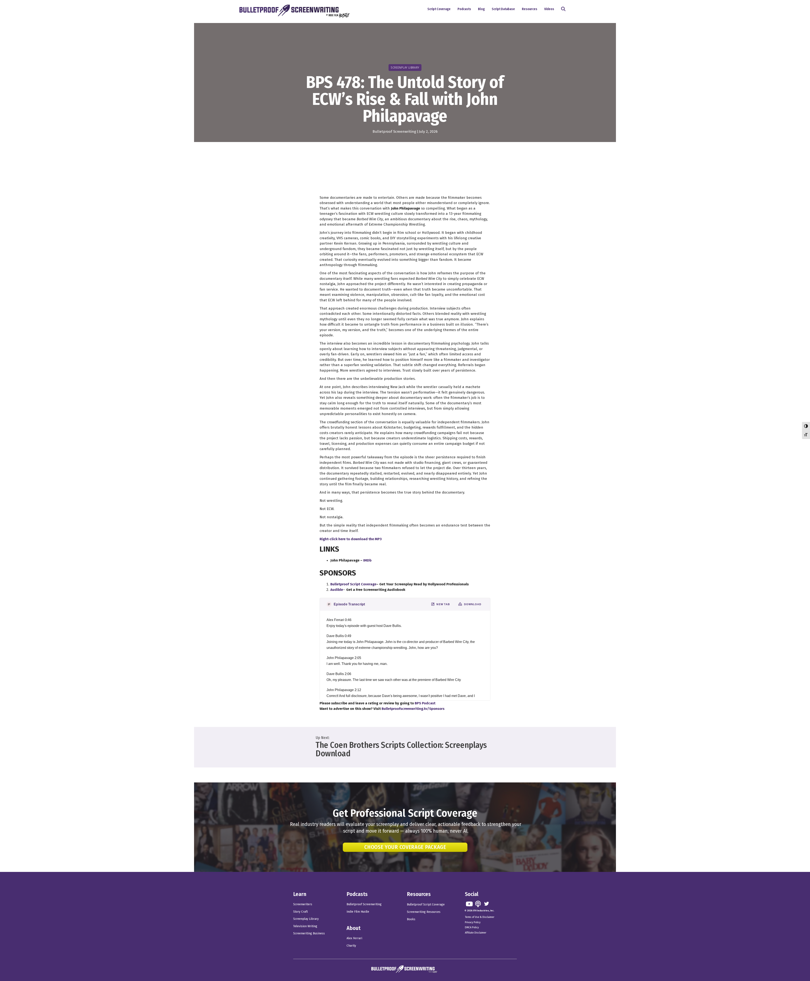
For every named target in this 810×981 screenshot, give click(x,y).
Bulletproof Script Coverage (426, 904)
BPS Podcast (425, 703)
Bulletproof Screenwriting (394, 131)
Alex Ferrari (354, 938)
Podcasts (464, 9)
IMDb (367, 560)
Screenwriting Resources (423, 912)
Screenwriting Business (309, 933)
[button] (564, 9)
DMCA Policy (472, 927)
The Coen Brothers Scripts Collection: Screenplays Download (401, 749)
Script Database (503, 9)
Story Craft (300, 911)
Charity (351, 945)
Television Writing (305, 926)
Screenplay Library (306, 919)
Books (411, 919)
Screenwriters (302, 904)
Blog (481, 9)
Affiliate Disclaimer (475, 932)
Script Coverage (439, 9)
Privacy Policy (473, 922)
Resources (529, 9)
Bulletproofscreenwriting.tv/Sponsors (413, 708)
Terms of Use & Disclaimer (479, 917)
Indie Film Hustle (358, 911)
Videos (549, 9)
